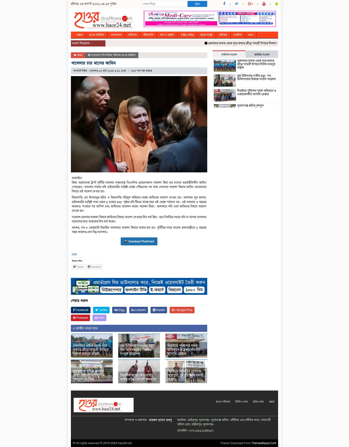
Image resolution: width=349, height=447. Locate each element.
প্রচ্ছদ (80, 35)
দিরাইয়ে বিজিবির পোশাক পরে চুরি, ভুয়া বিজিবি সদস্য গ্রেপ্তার (185, 375)
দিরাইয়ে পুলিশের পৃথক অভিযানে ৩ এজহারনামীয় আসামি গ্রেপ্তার (183, 349)
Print (100, 318)
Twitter (102, 310)
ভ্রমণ (250, 35)
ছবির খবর (258, 402)
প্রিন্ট (74, 255)
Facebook (81, 310)
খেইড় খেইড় (187, 35)
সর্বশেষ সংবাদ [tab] (229, 55)
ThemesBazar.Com (263, 443)
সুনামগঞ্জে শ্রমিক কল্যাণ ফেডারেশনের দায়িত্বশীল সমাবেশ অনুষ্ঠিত (89, 375)
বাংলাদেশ (116, 35)
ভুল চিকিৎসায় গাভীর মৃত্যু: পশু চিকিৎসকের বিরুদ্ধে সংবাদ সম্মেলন (137, 349)
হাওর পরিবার (223, 402)
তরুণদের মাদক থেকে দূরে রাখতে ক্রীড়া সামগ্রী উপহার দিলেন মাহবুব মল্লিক (240, 43)
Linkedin (140, 310)
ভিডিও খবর (241, 402)
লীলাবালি (148, 35)
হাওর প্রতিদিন (96, 35)
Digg (121, 310)
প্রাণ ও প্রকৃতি (167, 35)
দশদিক (238, 35)
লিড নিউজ (107, 55)
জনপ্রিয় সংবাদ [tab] (261, 55)
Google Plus (184, 310)
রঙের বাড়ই (206, 35)
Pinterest (82, 318)
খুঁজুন (197, 4)
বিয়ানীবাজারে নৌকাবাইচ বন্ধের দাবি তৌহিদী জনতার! (138, 377)
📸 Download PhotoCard (139, 241)
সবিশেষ (132, 35)
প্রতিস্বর (223, 35)
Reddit (160, 310)
